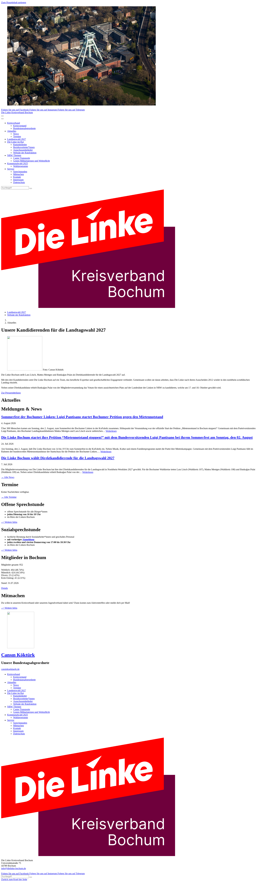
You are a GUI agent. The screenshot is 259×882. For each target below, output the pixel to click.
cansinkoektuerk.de (10, 669)
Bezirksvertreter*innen (24, 147)
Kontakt (17, 177)
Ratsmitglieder (20, 144)
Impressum (18, 179)
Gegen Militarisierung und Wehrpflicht (31, 161)
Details (4, 588)
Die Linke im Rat (15, 142)
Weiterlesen (111, 431)
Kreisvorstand (19, 125)
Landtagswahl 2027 (16, 139)
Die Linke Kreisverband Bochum (17, 112)
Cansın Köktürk (18, 655)
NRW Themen (14, 155)
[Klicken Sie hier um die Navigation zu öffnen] (2, 118)
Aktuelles (11, 131)
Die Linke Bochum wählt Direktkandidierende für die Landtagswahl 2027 (57, 458)
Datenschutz (19, 182)
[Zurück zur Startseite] (88, 307)
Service (10, 169)
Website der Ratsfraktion (24, 152)
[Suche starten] (31, 188)
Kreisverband (13, 123)
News (16, 133)
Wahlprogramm (20, 166)
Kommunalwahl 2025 (17, 163)
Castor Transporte (21, 158)
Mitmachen (18, 174)
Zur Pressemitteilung (11, 392)
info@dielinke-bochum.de (13, 868)
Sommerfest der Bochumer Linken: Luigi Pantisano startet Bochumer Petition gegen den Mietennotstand (82, 417)
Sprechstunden (20, 171)
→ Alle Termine (8, 497)
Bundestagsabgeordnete (24, 128)
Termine (17, 136)
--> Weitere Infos (9, 522)
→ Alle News (7, 477)
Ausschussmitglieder (23, 150)
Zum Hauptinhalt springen (13, 2)
